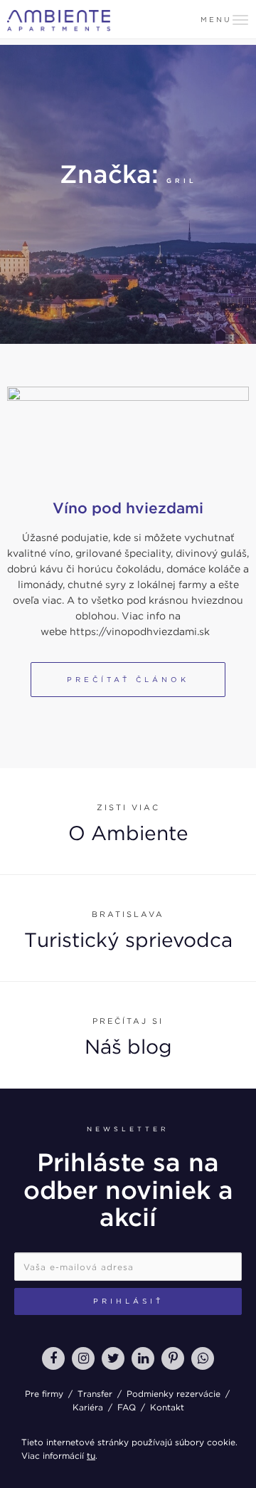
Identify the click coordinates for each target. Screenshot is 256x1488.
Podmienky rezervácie (173, 1393)
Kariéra (88, 1407)
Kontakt (167, 1407)
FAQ (126, 1407)
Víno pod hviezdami (128, 508)
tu (91, 1455)
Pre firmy (44, 1393)
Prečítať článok (128, 679)
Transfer (95, 1393)
